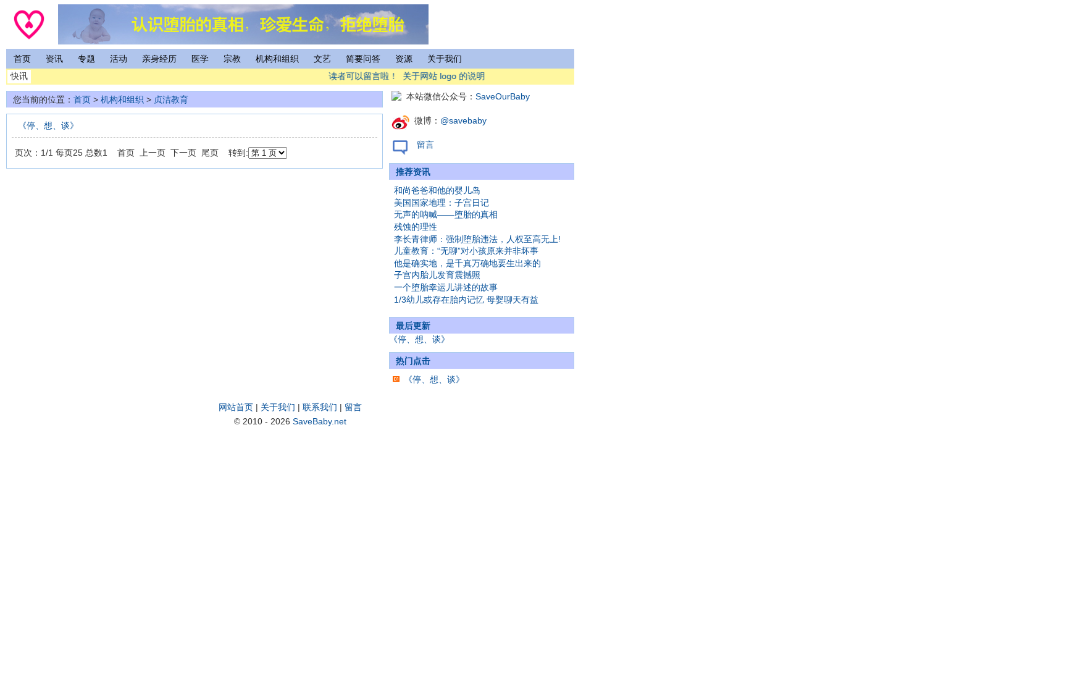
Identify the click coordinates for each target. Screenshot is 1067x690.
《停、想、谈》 (48, 125)
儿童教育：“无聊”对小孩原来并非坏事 (466, 251)
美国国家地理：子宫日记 (441, 203)
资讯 (54, 59)
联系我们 (320, 407)
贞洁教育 (171, 99)
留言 (425, 144)
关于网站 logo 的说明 (441, 76)
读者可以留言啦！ (360, 76)
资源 (403, 59)
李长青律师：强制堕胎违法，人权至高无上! (477, 239)
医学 (200, 59)
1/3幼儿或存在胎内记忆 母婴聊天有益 (466, 300)
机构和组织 (277, 59)
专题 (86, 59)
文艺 (322, 59)
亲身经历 (159, 59)
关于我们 (444, 59)
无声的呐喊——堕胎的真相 (446, 214)
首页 (22, 59)
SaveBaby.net (319, 421)
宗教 (232, 59)
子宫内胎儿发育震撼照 (437, 275)
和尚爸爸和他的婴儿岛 (437, 190)
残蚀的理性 (415, 227)
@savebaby (463, 120)
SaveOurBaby (502, 96)
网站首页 (236, 407)
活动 (118, 59)
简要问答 (363, 59)
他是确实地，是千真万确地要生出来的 (467, 263)
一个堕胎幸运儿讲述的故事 (446, 287)
